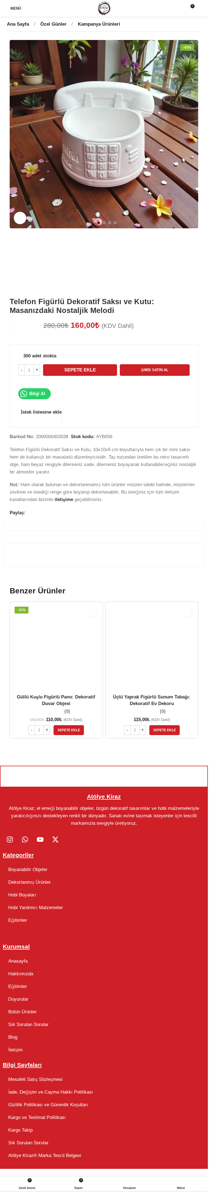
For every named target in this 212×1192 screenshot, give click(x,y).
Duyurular (18, 999)
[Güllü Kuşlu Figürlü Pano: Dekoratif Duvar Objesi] (56, 648)
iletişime (64, 499)
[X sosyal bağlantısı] (35, 513)
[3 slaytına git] (109, 222)
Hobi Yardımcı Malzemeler (35, 907)
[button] (15, 134)
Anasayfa (18, 961)
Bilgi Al (37, 393)
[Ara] (201, 8)
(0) (67, 711)
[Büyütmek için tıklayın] (20, 218)
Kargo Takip (20, 1130)
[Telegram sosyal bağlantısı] (56, 513)
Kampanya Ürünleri (99, 24)
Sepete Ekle (80, 370)
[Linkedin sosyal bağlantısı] (49, 513)
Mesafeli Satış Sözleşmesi (35, 1079)
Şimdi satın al (154, 370)
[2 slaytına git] (104, 222)
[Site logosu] (104, 7)
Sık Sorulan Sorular (28, 1024)
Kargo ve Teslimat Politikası (37, 1117)
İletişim (15, 1049)
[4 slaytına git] (115, 222)
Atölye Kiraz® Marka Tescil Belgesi (44, 1155)
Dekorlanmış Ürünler (29, 882)
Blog (12, 1037)
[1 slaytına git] (98, 222)
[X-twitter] (55, 840)
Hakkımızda (20, 973)
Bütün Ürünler (22, 1011)
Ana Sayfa (18, 24)
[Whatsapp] (25, 840)
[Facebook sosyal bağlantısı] (28, 513)
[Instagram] (10, 840)
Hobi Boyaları (22, 895)
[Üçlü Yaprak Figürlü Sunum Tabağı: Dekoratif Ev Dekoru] (151, 648)
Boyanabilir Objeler (27, 869)
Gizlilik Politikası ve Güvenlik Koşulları (48, 1104)
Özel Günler (54, 24)
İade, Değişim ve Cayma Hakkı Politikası (50, 1092)
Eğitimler (17, 920)
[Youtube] (40, 840)
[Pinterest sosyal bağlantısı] (42, 513)
